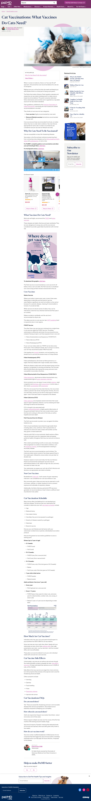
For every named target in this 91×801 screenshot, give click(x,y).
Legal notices (54, 797)
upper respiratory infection (44, 379)
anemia (34, 446)
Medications (27, 7)
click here (42, 146)
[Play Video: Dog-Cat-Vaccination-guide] (41, 160)
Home (3, 11)
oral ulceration (35, 386)
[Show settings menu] (55, 170)
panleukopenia (34, 141)
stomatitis (36, 409)
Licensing (56, 795)
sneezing (53, 382)
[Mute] (53, 170)
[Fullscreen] (58, 170)
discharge (36, 384)
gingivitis (30, 409)
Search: (24, 3)
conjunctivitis (45, 384)
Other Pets (17, 7)
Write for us (41, 795)
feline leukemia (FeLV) (53, 139)
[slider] (40, 170)
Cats (9, 7)
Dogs (2, 7)
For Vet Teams (80, 7)
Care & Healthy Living (11, 11)
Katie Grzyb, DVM (12, 27)
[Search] (54, 3)
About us (34, 795)
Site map (61, 797)
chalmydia (35, 476)
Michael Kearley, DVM (13, 29)
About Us (70, 7)
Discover (37, 7)
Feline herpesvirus (29, 377)
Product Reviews (48, 7)
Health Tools (60, 7)
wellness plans (47, 646)
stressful (36, 352)
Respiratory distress (31, 691)
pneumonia (44, 386)
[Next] (57, 194)
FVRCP (47, 218)
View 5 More (29, 78)
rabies (25, 141)
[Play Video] (25, 170)
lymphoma (28, 446)
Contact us (49, 795)
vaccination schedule (48, 505)
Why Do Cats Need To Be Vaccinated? (36, 75)
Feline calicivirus (28, 401)
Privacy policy (46, 797)
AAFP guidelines (51, 320)
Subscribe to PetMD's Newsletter (10, 787)
